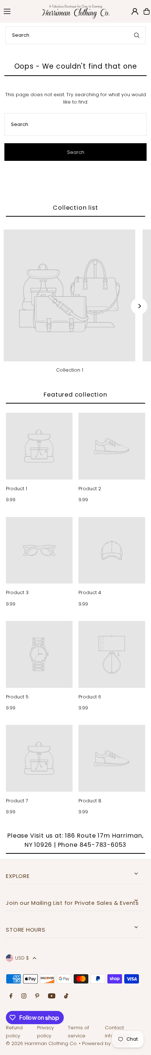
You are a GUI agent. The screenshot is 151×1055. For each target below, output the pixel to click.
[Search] (137, 35)
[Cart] (147, 11)
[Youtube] (51, 996)
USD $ (22, 958)
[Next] (139, 306)
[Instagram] (23, 996)
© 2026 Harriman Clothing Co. (42, 1043)
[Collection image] (69, 295)
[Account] (135, 11)
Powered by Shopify (106, 1043)
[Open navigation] (17, 11)
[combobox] (75, 35)
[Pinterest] (37, 996)
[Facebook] (11, 996)
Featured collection (75, 394)
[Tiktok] (66, 996)
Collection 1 (69, 370)
